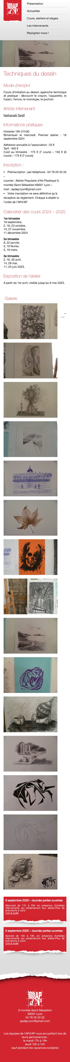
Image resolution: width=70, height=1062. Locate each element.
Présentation (35, 3)
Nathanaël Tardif (14, 115)
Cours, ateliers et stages (42, 18)
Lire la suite (11, 913)
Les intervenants (37, 25)
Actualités (33, 11)
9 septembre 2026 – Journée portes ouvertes (34, 900)
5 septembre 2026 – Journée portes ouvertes (34, 930)
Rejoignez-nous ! (38, 32)
